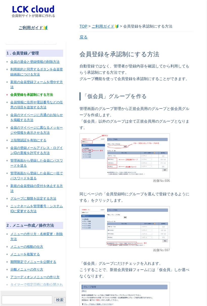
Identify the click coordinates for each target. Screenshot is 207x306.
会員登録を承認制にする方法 (31, 95)
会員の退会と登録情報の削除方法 (35, 62)
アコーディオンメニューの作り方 (35, 277)
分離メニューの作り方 (26, 269)
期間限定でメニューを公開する (33, 262)
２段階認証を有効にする (28, 140)
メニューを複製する (25, 254)
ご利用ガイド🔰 (33, 28)
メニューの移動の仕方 (26, 246)
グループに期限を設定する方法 (33, 198)
